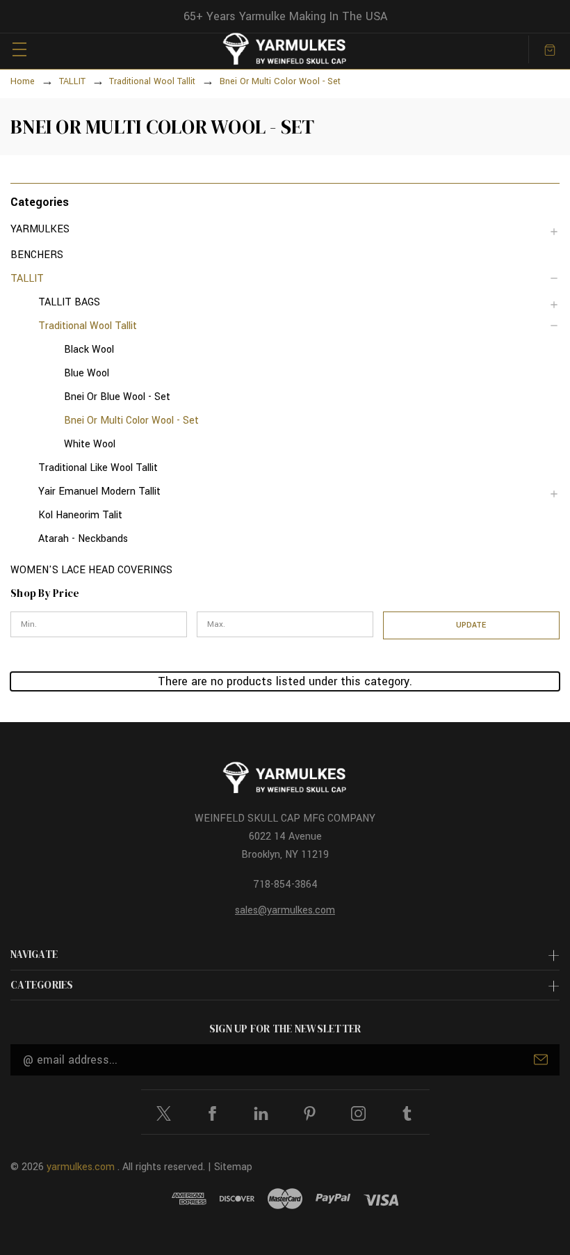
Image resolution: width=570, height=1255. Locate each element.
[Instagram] (358, 1113)
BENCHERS (36, 255)
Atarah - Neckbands (83, 538)
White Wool (89, 444)
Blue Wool (86, 373)
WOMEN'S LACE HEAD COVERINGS (91, 570)
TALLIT (27, 278)
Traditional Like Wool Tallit (98, 468)
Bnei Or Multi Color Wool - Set (131, 420)
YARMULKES (40, 229)
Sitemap (233, 1167)
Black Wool (89, 349)
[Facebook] (212, 1113)
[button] (285, 201)
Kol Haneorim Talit (80, 515)
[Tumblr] (407, 1113)
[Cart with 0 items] (550, 49)
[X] (163, 1113)
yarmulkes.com (81, 1167)
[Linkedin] (261, 1113)
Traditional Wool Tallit (87, 326)
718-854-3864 (285, 884)
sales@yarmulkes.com (285, 910)
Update (471, 625)
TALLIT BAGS (69, 302)
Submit (540, 1059)
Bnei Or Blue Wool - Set (117, 397)
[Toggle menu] (19, 49)
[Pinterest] (309, 1113)
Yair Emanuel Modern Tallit (99, 491)
